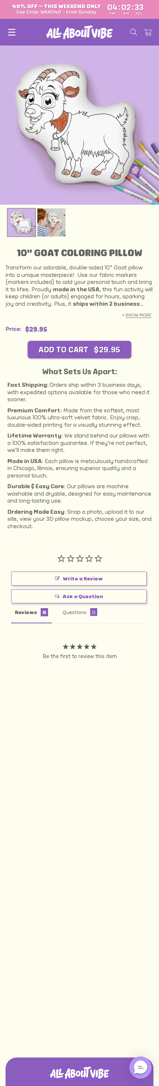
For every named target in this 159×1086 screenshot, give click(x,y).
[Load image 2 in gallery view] (51, 222)
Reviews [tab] (26, 612)
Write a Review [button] (83, 578)
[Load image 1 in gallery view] (21, 222)
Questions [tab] (74, 612)
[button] (12, 32)
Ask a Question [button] (82, 596)
